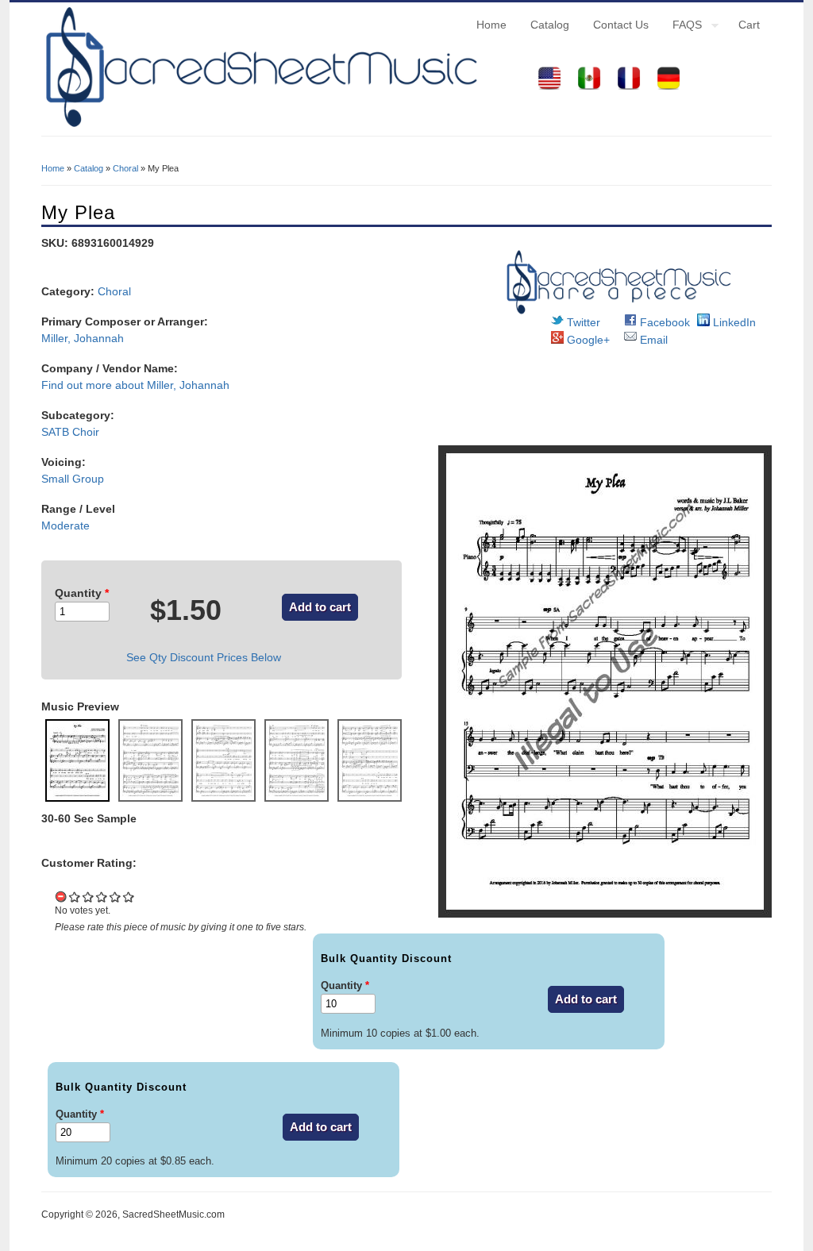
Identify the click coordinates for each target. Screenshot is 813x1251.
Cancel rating (61, 897)
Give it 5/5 (129, 897)
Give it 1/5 (75, 897)
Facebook (663, 322)
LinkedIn (733, 322)
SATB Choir (70, 431)
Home (491, 24)
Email (652, 339)
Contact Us (621, 24)
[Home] (259, 127)
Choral (125, 168)
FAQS (681, 27)
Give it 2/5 (88, 897)
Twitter (582, 322)
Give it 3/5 (102, 897)
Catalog (549, 24)
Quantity (82, 593)
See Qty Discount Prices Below (203, 657)
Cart (749, 24)
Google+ (587, 339)
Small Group (72, 478)
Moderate (65, 525)
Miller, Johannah (82, 338)
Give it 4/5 (115, 897)
